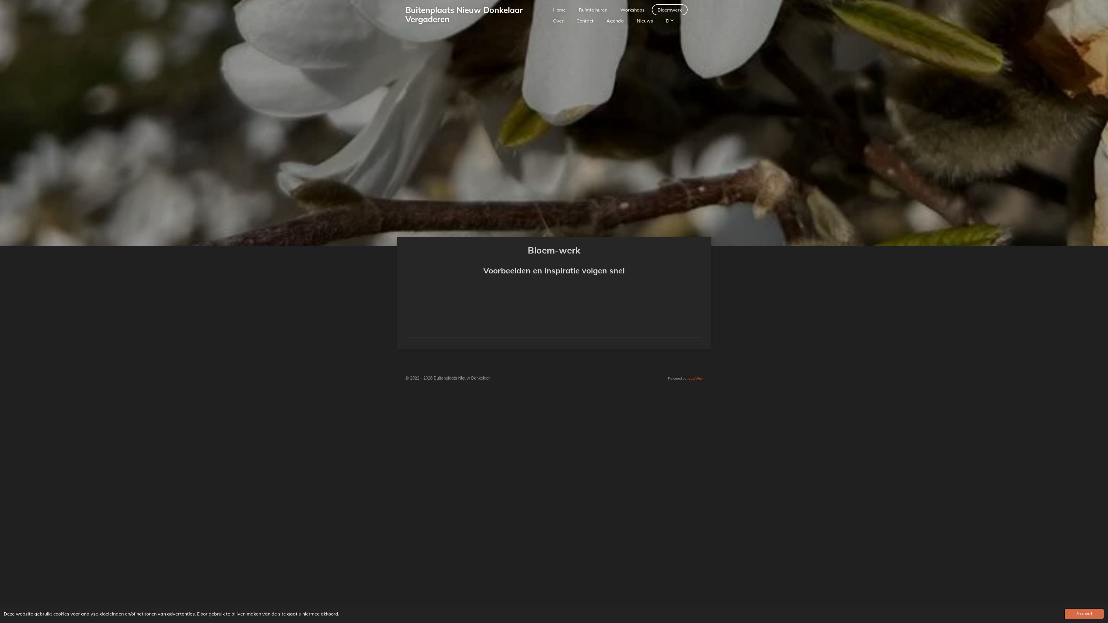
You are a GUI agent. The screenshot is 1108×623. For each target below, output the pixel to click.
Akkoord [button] (1084, 613)
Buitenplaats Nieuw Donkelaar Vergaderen (464, 14)
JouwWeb (695, 378)
